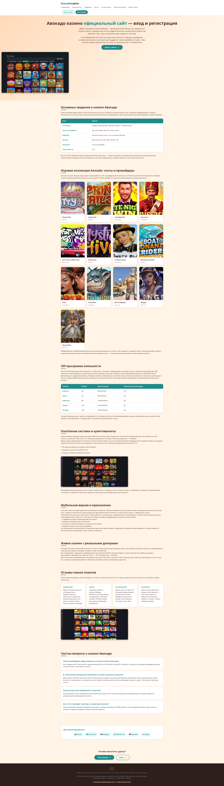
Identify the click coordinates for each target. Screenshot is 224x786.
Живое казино (133, 7)
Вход (121, 757)
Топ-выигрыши (106, 7)
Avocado (70, 3)
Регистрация (81, 12)
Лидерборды (65, 7)
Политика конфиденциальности (104, 782)
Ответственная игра (124, 782)
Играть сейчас (111, 47)
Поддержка (88, 7)
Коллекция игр (77, 7)
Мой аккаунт (68, 12)
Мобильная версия (120, 7)
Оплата (96, 7)
